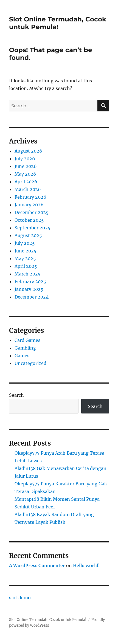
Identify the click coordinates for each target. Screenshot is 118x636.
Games (22, 355)
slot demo (20, 597)
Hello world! (86, 565)
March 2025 (28, 274)
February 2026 (30, 197)
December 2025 (32, 212)
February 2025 (30, 281)
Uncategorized (30, 363)
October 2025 (29, 220)
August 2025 (28, 235)
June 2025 (25, 251)
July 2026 (25, 158)
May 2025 (25, 258)
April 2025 (26, 266)
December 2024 (32, 297)
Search (16, 395)
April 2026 (26, 181)
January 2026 (29, 204)
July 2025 (25, 243)
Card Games (27, 340)
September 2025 (32, 227)
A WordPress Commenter (37, 565)
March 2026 (28, 189)
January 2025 (29, 289)
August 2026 (28, 151)
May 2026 (25, 174)
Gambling (25, 348)
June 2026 (26, 166)
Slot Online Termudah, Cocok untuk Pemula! (57, 23)
